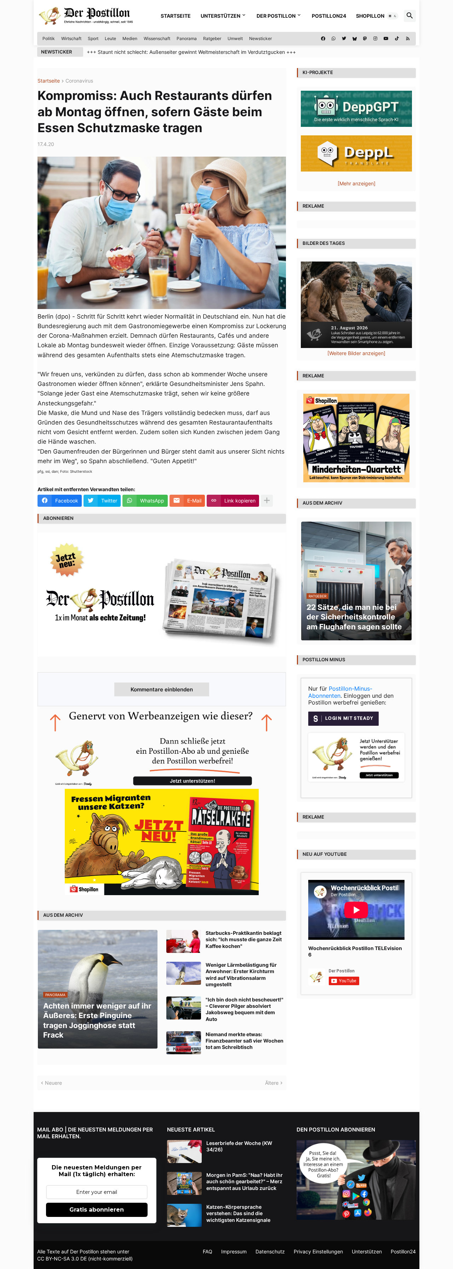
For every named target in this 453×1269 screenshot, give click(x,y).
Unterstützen (220, 16)
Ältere (272, 1083)
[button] (392, 15)
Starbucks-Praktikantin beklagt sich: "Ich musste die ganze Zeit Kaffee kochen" (244, 939)
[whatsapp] (334, 38)
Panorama (187, 38)
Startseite (176, 16)
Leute (110, 38)
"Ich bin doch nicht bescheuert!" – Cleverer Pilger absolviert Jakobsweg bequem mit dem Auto (244, 1009)
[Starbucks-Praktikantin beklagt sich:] (183, 941)
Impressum (234, 1251)
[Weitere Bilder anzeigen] (356, 353)
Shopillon (370, 16)
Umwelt (235, 38)
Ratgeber (212, 38)
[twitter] (344, 38)
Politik (48, 38)
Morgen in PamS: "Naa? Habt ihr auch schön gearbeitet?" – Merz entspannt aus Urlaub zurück (244, 1181)
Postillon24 (329, 16)
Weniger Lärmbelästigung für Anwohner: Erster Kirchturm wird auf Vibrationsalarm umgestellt (241, 974)
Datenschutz (270, 1251)
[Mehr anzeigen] (267, 501)
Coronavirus (79, 81)
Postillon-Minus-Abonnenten (340, 692)
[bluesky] (354, 39)
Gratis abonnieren (96, 1209)
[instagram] (375, 38)
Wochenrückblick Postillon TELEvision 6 (355, 951)
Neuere (53, 1083)
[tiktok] (397, 38)
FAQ (207, 1251)
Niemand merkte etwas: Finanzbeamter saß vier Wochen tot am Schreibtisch (244, 1040)
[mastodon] (365, 38)
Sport (93, 38)
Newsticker (260, 38)
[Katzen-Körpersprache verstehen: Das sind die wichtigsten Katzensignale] (184, 1215)
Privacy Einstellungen (318, 1251)
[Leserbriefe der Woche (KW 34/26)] (184, 1151)
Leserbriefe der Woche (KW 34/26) (239, 1146)
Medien (129, 38)
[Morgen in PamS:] (184, 1183)
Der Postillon (276, 16)
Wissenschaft (157, 38)
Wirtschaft (71, 38)
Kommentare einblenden (162, 689)
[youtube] (386, 38)
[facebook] (323, 38)
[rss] (408, 38)
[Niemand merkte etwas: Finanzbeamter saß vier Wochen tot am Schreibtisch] (183, 1042)
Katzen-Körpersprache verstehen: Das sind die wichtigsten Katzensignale (238, 1213)
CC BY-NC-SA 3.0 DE (62, 1259)
